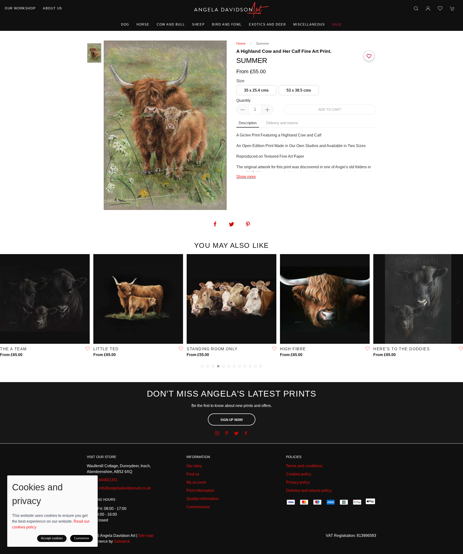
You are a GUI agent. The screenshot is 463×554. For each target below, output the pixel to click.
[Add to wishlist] (440, 8)
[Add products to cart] (452, 8)
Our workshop (20, 8)
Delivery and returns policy (309, 490)
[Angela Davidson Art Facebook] (246, 433)
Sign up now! (231, 420)
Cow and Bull (171, 24)
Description (248, 123)
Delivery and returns (282, 123)
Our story (194, 466)
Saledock (122, 541)
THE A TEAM (13, 349)
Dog (125, 24)
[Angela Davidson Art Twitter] (236, 433)
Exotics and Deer (267, 24)
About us (52, 8)
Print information (200, 490)
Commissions (198, 507)
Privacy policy (298, 482)
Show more (246, 177)
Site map (145, 536)
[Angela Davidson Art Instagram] (217, 433)
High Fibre (293, 349)
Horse (143, 24)
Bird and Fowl (227, 24)
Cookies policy (298, 474)
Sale (337, 24)
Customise (81, 538)
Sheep (198, 24)
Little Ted (106, 349)
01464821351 (106, 480)
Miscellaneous (309, 24)
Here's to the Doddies (401, 349)
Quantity (243, 100)
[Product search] (416, 8)
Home (240, 43)
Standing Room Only (212, 349)
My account (196, 482)
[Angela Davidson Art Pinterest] (226, 433)
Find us (192, 474)
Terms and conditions (304, 466)
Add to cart (329, 109)
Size (240, 81)
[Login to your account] (428, 8)
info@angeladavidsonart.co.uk (125, 488)
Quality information (202, 499)
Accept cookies (52, 538)
